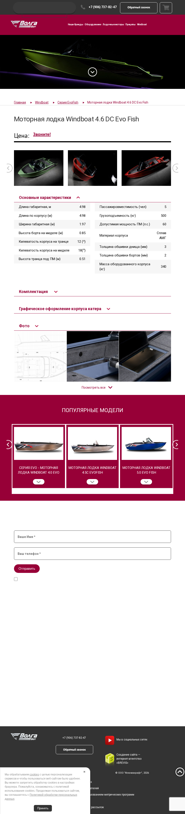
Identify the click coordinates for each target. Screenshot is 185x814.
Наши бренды (75, 24)
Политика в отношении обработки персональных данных (55, 782)
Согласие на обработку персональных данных (118, 575)
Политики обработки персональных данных (74, 583)
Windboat (142, 24)
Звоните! (42, 134)
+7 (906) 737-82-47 (103, 7)
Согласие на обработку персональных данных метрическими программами (86, 579)
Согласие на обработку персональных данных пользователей (58, 788)
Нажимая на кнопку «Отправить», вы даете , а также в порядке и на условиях (89, 579)
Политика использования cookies (40, 800)
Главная (20, 102)
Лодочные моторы (113, 24)
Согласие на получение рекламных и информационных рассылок (61, 807)
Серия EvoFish (68, 102)
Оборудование (93, 24)
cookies (34, 774)
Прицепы (130, 24)
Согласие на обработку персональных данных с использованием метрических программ (76, 794)
